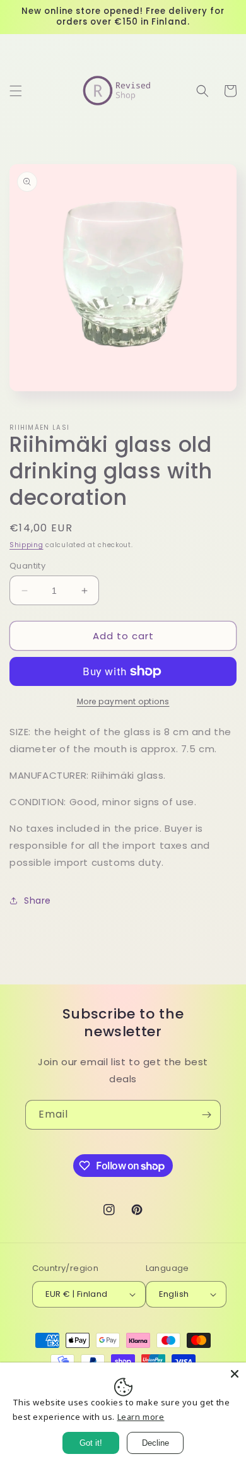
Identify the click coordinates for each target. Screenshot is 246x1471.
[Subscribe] (206, 1115)
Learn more (141, 1416)
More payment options (123, 701)
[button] (16, 91)
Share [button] (37, 900)
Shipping (26, 545)
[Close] (234, 1374)
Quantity (27, 566)
